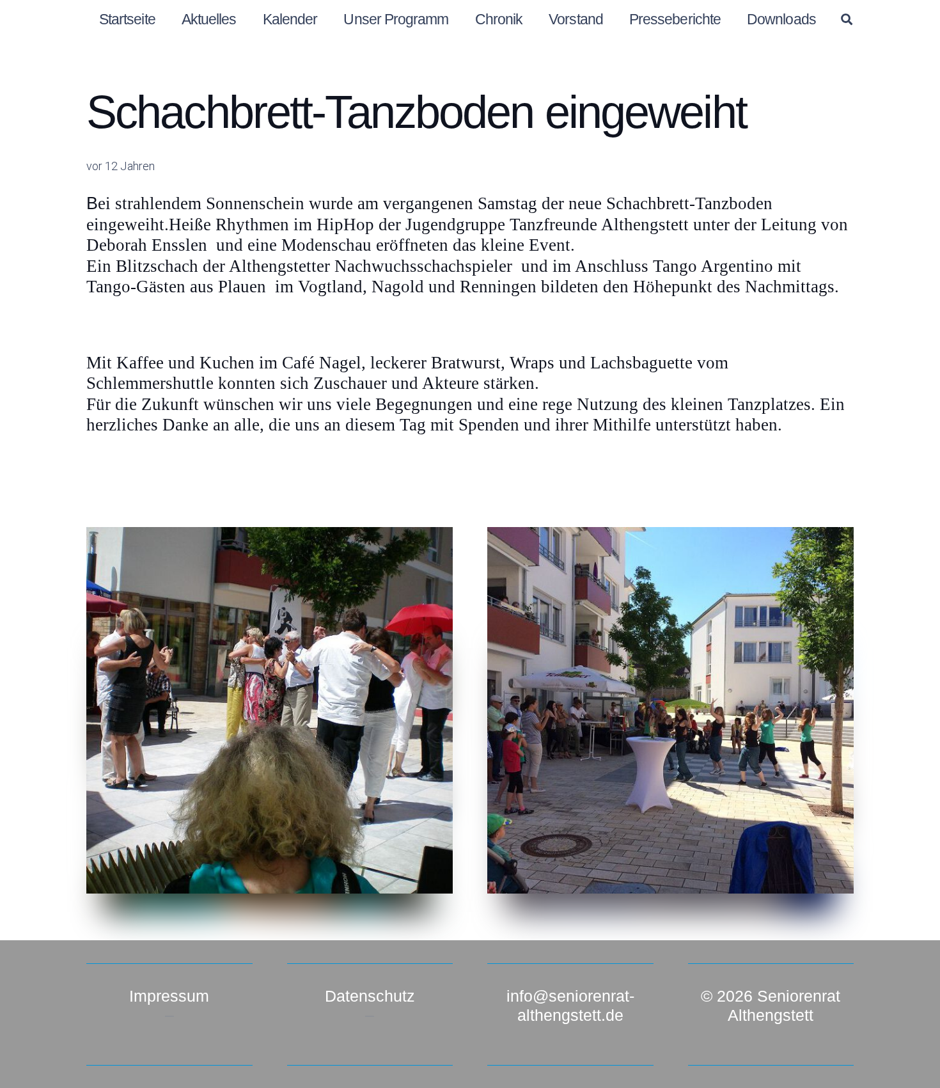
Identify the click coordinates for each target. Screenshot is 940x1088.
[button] (846, 19)
